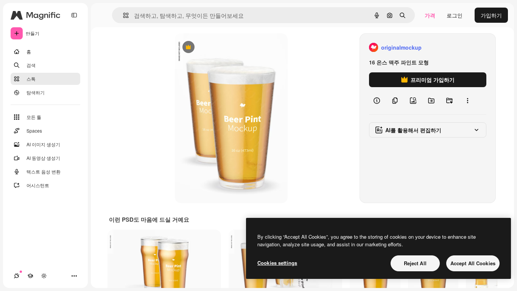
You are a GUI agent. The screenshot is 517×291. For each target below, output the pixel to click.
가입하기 (491, 15)
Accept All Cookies (472, 263)
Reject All (415, 263)
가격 (430, 15)
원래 (218, 48)
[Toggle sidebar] (74, 15)
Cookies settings (277, 262)
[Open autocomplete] (122, 15)
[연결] (17, 276)
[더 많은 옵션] (467, 100)
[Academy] (30, 276)
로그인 (454, 15)
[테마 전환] (44, 276)
